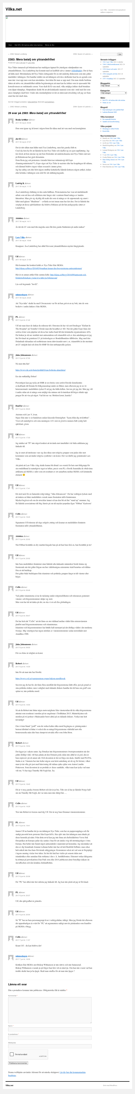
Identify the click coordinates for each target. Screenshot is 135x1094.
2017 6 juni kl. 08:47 (23, 615)
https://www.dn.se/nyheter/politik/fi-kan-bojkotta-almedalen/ (41, 370)
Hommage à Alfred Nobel (111, 129)
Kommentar (13, 995)
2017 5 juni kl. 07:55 (23, 358)
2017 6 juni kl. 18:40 (23, 784)
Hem (10, 45)
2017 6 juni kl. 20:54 (23, 914)
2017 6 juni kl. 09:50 (23, 647)
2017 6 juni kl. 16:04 (23, 746)
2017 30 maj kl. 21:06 (23, 259)
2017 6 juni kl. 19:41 (23, 825)
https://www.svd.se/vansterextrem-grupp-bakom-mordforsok (40, 678)
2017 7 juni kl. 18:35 (23, 959)
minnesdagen (21, 294)
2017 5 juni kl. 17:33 (23, 437)
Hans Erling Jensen (109, 159)
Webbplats (12, 1042)
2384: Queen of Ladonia (83, 54)
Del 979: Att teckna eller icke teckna (28, 45)
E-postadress (13, 1034)
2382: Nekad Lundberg (17, 54)
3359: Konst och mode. (110, 69)
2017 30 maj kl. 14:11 (23, 221)
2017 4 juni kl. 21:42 (23, 320)
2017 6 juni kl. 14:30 (23, 666)
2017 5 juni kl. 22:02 (23, 539)
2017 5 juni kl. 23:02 (23, 558)
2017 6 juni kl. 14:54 (23, 705)
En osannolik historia (109, 119)
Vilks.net (14, 9)
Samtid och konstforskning (111, 121)
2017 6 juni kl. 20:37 (23, 895)
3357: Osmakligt (108, 78)
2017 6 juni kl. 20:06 (23, 876)
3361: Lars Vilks (108, 62)
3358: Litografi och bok (110, 74)
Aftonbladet (77, 70)
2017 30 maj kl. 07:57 (23, 142)
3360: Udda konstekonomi (111, 64)
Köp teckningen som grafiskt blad (113, 110)
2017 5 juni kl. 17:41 (23, 488)
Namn (11, 1026)
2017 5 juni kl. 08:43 (23, 409)
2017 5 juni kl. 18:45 (23, 517)
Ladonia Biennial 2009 (110, 112)
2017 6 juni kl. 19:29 (23, 806)
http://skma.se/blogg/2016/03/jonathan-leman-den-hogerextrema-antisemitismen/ (49, 268)
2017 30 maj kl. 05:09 (23, 123)
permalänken (49, 102)
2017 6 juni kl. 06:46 (23, 590)
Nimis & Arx (49, 45)
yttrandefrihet (32, 102)
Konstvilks (106, 131)
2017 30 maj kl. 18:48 (23, 240)
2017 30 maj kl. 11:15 (23, 186)
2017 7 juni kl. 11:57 (23, 940)
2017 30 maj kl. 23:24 (23, 298)
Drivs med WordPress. (110, 1085)
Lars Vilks (31, 62)
